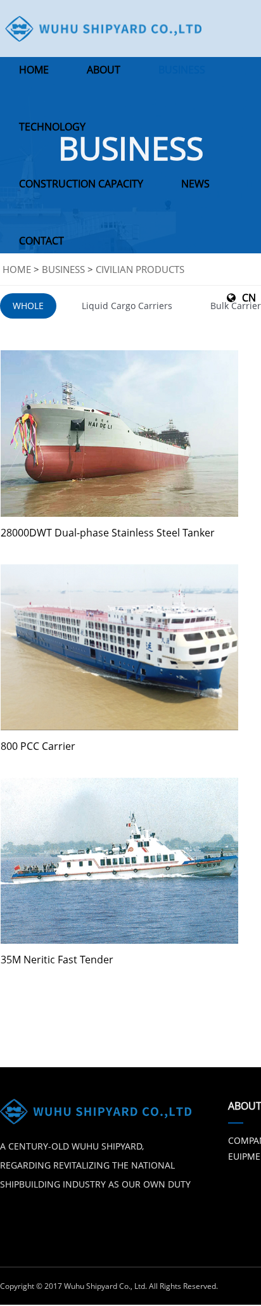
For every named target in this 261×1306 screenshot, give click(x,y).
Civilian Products (140, 269)
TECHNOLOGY (52, 127)
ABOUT (103, 70)
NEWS (195, 184)
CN (249, 298)
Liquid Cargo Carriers (127, 306)
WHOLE (28, 306)
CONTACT (41, 241)
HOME (34, 70)
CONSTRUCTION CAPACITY (81, 184)
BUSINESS (181, 70)
